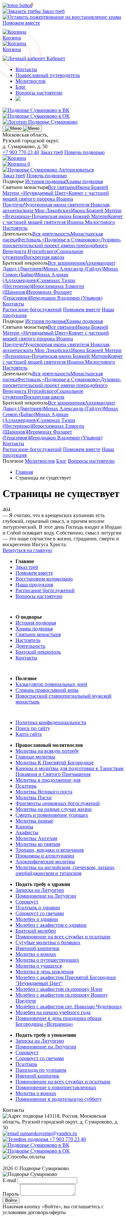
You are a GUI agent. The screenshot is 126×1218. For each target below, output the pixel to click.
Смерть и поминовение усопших (52, 815)
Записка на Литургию (40, 890)
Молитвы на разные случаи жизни (54, 809)
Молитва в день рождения (44, 971)
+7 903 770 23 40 (21, 152)
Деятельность (30, 646)
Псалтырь (26, 1064)
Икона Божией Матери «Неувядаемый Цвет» (55, 190)
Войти (11, 1200)
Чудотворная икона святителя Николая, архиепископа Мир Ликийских (56, 207)
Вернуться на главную (27, 550)
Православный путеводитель (48, 75)
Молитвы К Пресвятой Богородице (55, 762)
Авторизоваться (76, 169)
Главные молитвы (35, 756)
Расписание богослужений (32, 309)
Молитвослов (31, 81)
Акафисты (27, 832)
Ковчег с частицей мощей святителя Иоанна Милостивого (63, 219)
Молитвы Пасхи (34, 797)
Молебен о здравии (37, 919)
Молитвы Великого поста (44, 791)
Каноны (24, 826)
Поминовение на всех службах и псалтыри (63, 936)
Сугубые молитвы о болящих (48, 942)
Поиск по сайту (33, 728)
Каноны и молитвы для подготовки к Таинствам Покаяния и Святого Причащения (69, 771)
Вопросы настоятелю (39, 92)
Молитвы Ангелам (36, 838)
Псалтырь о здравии (38, 907)
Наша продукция (34, 584)
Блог (21, 87)
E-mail (9, 1180)
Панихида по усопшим (41, 1070)
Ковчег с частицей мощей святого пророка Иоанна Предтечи (56, 198)
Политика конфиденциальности (51, 722)
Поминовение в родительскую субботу (59, 1099)
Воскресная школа (44, 257)
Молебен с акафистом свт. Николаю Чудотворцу (69, 1006)
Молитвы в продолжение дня (48, 780)
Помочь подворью (84, 152)
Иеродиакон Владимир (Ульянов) (65, 298)
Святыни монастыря (38, 634)
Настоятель (15, 228)
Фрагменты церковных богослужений (58, 803)
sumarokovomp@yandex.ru (48, 1133)
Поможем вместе (81, 309)
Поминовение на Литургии (46, 896)
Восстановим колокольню (44, 578)
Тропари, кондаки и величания (50, 850)
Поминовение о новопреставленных (56, 1087)
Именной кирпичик (37, 948)
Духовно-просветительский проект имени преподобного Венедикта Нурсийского (62, 245)
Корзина (14, 46)
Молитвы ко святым (38, 844)
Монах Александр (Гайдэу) (73, 268)
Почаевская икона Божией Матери (70, 216)
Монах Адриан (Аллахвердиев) (35, 277)
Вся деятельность (51, 234)
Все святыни (62, 187)
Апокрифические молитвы (45, 861)
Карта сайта (29, 734)
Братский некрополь (38, 652)
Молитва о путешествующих (47, 960)
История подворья (45, 181)
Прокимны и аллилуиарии (45, 855)
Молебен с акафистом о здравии (51, 925)
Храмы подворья (84, 181)
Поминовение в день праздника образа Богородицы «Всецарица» (58, 1021)
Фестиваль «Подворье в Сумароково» (58, 239)
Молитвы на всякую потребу (47, 751)
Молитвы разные (34, 821)
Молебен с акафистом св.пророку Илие (59, 989)
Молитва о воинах (36, 954)
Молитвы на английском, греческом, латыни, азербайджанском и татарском (65, 870)
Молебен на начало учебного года (53, 1012)
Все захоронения (66, 263)
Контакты (13, 303)
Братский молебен (36, 931)
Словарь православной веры (47, 690)
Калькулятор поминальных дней (51, 684)
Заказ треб (53, 11)
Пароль (11, 1194)
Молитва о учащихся (39, 966)
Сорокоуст (27, 901)
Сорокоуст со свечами (40, 913)
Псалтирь (26, 786)
